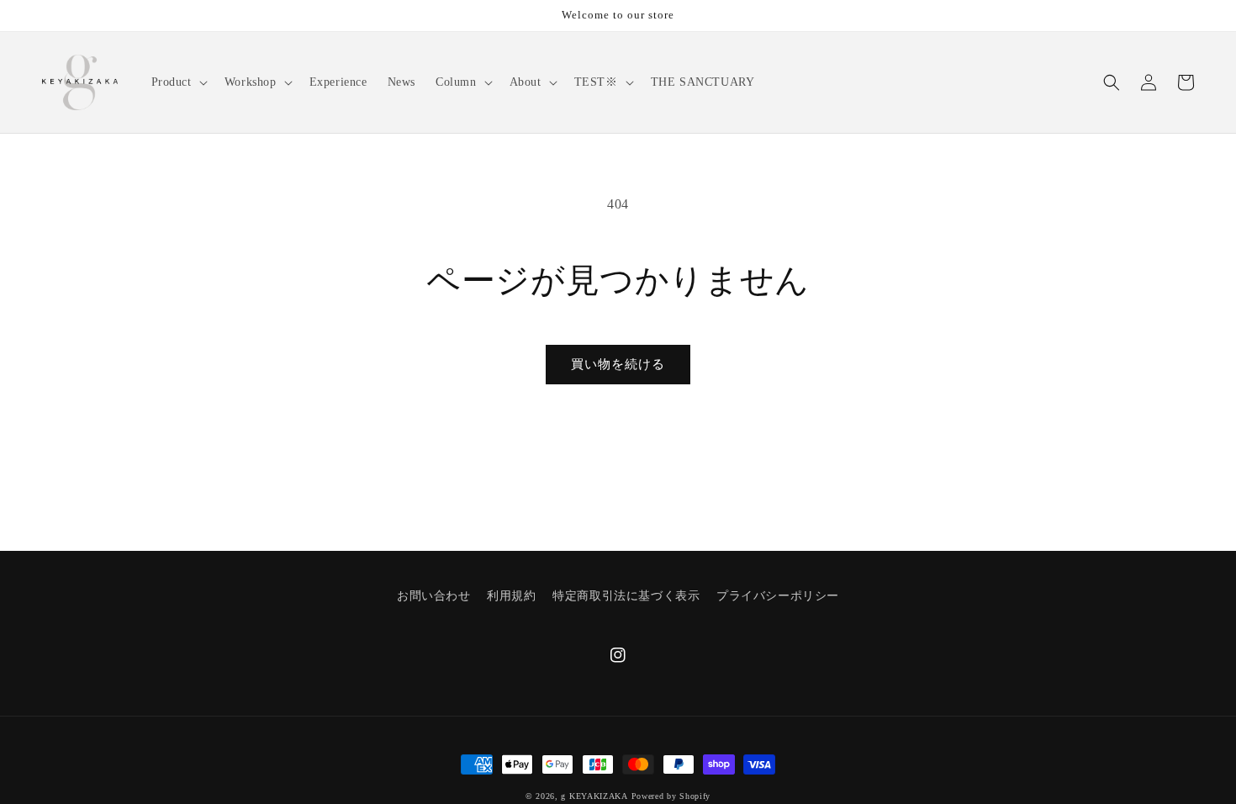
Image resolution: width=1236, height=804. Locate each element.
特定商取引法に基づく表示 (626, 596)
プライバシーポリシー (777, 596)
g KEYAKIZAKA (594, 796)
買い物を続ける (618, 364)
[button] (177, 82)
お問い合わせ (434, 596)
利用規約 (511, 596)
